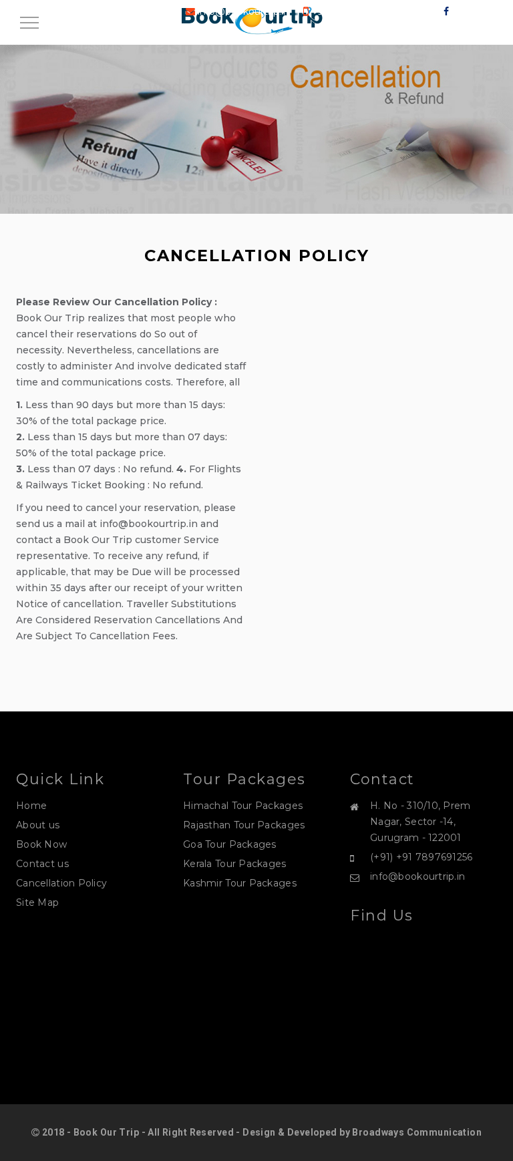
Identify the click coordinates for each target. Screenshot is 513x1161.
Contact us (42, 864)
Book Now (41, 844)
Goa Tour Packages (230, 844)
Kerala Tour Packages (235, 864)
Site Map (37, 902)
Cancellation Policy (61, 883)
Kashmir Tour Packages (240, 883)
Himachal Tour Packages (243, 806)
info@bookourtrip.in (417, 876)
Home (31, 806)
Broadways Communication (417, 1132)
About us (37, 825)
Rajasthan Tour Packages (244, 825)
